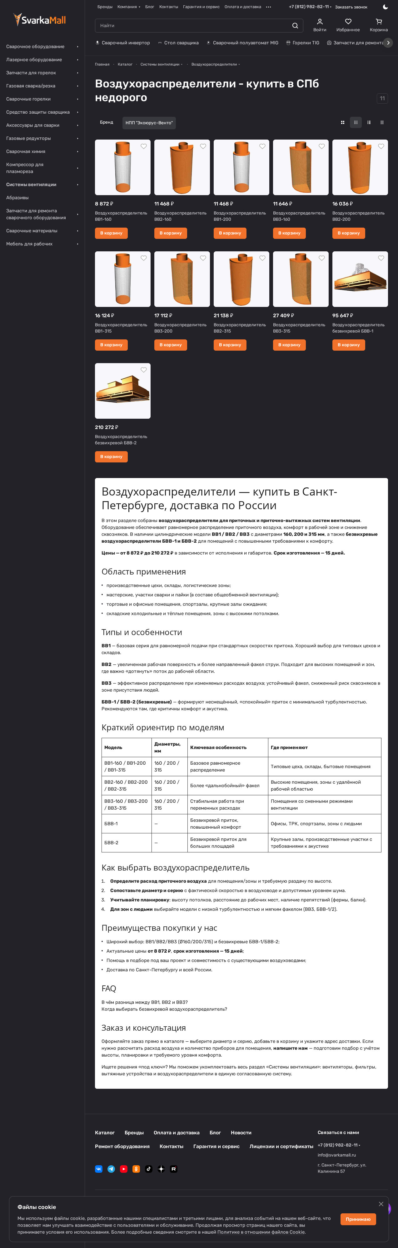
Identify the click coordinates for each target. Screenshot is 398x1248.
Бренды (134, 1133)
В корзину (111, 233)
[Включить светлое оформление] (385, 6)
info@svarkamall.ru (337, 1155)
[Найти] (295, 25)
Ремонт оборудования (122, 1146)
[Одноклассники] (136, 1169)
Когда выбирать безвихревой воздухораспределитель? (164, 1009)
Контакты (171, 1146)
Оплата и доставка (177, 1133)
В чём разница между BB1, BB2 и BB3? (145, 1002)
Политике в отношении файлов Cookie (261, 1232)
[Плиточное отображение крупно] (343, 122)
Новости (241, 1133)
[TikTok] (148, 1169)
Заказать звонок (351, 7)
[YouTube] (123, 1169)
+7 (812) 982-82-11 (309, 6)
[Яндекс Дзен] (161, 1169)
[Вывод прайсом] (382, 122)
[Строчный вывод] (369, 122)
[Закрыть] (381, 1204)
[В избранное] (144, 146)
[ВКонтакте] (98, 1169)
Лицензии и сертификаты (281, 1146)
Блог (215, 1133)
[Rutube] (173, 1169)
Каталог (105, 1133)
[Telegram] (111, 1169)
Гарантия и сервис (216, 1146)
